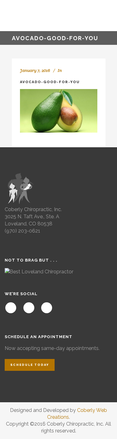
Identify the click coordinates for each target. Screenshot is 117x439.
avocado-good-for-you (50, 82)
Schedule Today (29, 364)
